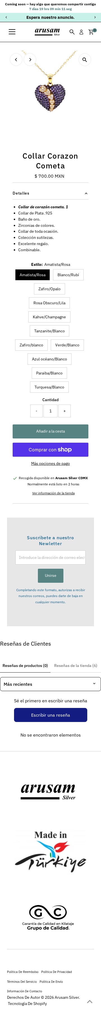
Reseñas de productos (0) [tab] (25, 665)
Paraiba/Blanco (49, 373)
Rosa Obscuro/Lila (49, 302)
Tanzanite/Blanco (49, 330)
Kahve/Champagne (49, 316)
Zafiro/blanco (31, 345)
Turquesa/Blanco (49, 387)
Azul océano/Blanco (49, 359)
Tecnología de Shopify (27, 1003)
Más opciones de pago (50, 463)
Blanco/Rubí (68, 274)
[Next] (94, 17)
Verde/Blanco (67, 345)
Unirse (50, 575)
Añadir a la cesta (50, 431)
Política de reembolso (22, 972)
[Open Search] (72, 32)
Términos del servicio (22, 981)
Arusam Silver (67, 997)
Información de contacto (24, 991)
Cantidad (50, 399)
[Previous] (6, 17)
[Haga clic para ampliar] (85, 59)
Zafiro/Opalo (49, 288)
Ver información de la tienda (53, 493)
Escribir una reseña (50, 715)
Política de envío (51, 981)
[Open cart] (91, 32)
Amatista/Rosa (32, 274)
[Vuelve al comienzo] (89, 1001)
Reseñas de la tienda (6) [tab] (75, 665)
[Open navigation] (12, 32)
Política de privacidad (56, 972)
